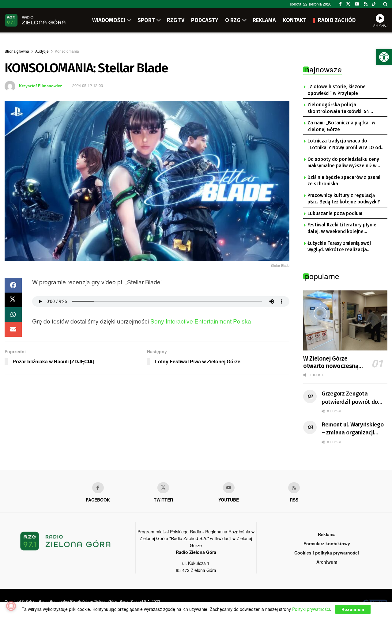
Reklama (327, 534)
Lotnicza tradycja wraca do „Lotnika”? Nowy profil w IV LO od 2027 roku (344, 144)
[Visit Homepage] (35, 20)
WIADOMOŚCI (108, 20)
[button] (384, 57)
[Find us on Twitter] (348, 4)
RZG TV (175, 20)
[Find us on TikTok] (373, 4)
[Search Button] (385, 4)
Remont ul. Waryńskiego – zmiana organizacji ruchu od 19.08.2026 (353, 429)
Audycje (42, 51)
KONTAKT (294, 20)
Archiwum (326, 562)
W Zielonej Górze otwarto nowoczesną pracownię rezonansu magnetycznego (330, 362)
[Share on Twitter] (13, 300)
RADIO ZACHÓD (337, 20)
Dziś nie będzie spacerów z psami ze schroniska (343, 181)
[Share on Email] (13, 329)
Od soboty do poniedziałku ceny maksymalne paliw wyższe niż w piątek (343, 163)
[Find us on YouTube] (357, 4)
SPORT (146, 20)
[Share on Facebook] (13, 285)
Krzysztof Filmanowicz (40, 85)
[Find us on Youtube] (229, 487)
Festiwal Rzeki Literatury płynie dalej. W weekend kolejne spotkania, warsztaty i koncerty (342, 228)
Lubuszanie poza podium (334, 213)
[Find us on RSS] (366, 4)
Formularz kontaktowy (326, 543)
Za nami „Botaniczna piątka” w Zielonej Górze (341, 126)
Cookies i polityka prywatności (326, 553)
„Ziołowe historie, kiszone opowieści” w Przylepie (336, 90)
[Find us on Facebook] (340, 4)
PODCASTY (204, 20)
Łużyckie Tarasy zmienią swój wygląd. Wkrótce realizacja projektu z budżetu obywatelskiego (339, 246)
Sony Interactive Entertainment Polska (200, 321)
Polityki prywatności (311, 609)
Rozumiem (352, 609)
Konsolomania (67, 51)
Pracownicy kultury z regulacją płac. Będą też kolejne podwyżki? (343, 199)
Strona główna (17, 51)
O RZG (232, 20)
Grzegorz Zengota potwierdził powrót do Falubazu (350, 398)
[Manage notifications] (11, 606)
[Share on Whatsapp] (13, 314)
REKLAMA (264, 20)
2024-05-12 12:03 (87, 85)
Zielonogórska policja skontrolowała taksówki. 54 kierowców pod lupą (338, 108)
